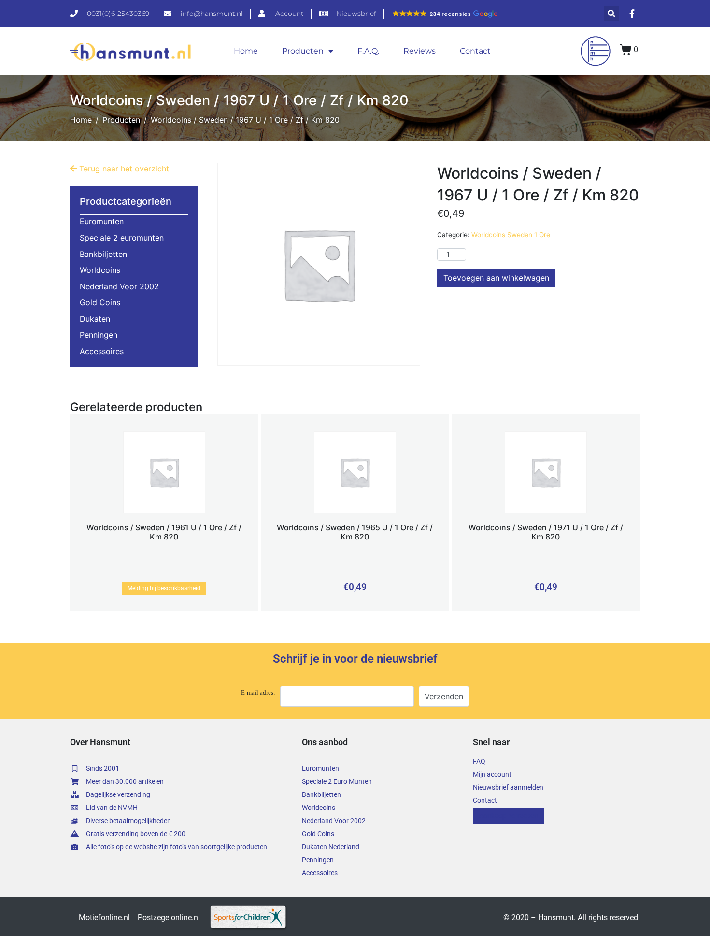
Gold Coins (100, 302)
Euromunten (102, 221)
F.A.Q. (368, 51)
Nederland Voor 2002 (119, 286)
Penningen (98, 335)
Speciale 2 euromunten (122, 237)
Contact (475, 51)
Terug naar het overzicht (123, 168)
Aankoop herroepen (508, 816)
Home (246, 51)
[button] (444, 14)
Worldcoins (100, 270)
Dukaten (95, 319)
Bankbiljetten (103, 254)
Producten (303, 51)
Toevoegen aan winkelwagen (496, 278)
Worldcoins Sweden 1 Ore (510, 235)
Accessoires (102, 351)
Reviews (419, 51)
